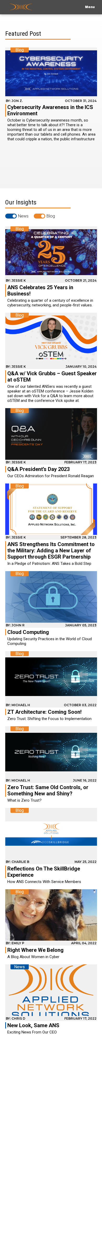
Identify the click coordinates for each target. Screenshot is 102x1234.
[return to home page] (21, 7)
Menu (90, 7)
